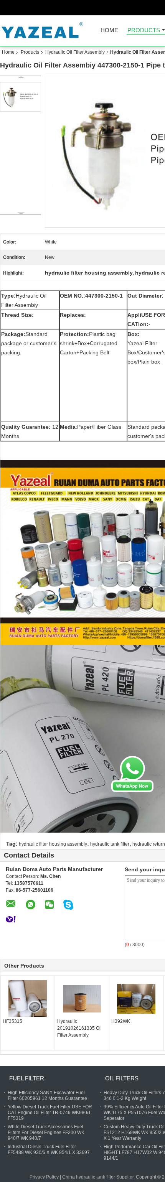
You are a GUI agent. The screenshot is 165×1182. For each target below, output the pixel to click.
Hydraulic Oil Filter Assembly (75, 52)
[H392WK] (136, 999)
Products (143, 30)
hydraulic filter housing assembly (53, 844)
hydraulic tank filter (109, 844)
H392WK (120, 1021)
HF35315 (12, 1021)
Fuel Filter (26, 1078)
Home (109, 30)
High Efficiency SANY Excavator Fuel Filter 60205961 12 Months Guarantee (47, 1095)
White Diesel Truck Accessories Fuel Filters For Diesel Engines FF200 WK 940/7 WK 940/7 (46, 1132)
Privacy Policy (44, 1177)
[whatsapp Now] (132, 773)
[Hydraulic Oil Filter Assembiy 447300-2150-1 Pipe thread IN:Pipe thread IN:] (20, 97)
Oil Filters (122, 1078)
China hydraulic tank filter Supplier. (99, 1177)
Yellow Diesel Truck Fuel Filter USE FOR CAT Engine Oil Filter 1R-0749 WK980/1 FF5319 (50, 1112)
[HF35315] (27, 999)
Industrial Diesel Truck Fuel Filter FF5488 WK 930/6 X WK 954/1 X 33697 (49, 1149)
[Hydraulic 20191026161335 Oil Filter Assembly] (82, 999)
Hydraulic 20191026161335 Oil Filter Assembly (79, 1028)
